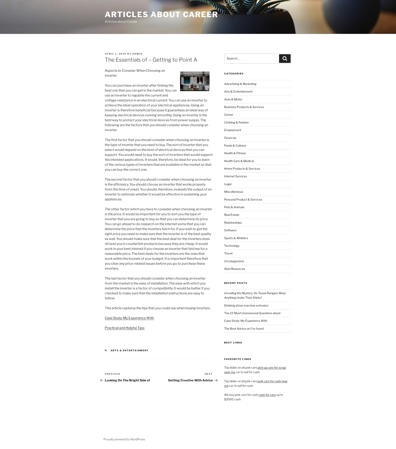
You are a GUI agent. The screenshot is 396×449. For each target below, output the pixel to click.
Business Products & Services (244, 107)
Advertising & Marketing (240, 84)
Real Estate (231, 214)
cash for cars (267, 394)
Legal (227, 184)
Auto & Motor (233, 99)
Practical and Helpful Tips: (125, 328)
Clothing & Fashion (236, 122)
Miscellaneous (233, 191)
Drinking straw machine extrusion (246, 305)
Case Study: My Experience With (129, 318)
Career (228, 114)
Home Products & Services (242, 168)
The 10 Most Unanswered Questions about (252, 313)
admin (137, 53)
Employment (232, 130)
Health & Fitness (235, 153)
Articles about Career (161, 14)
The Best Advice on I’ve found (244, 328)
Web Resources (234, 268)
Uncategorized (234, 261)
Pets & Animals (234, 207)
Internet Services (235, 176)
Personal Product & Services (243, 199)
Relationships (233, 222)
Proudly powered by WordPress (124, 439)
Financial (230, 138)
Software (230, 230)
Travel (228, 253)
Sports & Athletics (236, 238)
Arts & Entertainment (130, 350)
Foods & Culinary (235, 145)
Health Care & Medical (239, 161)
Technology (231, 245)
